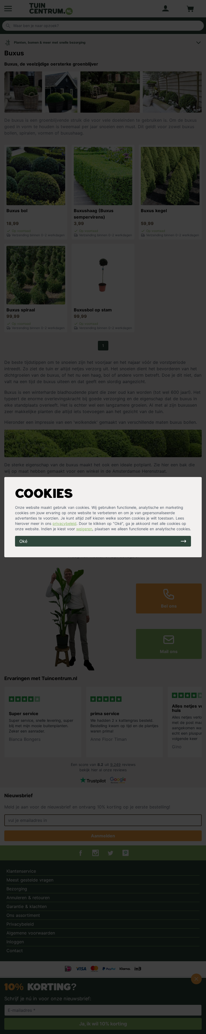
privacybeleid (64, 523)
